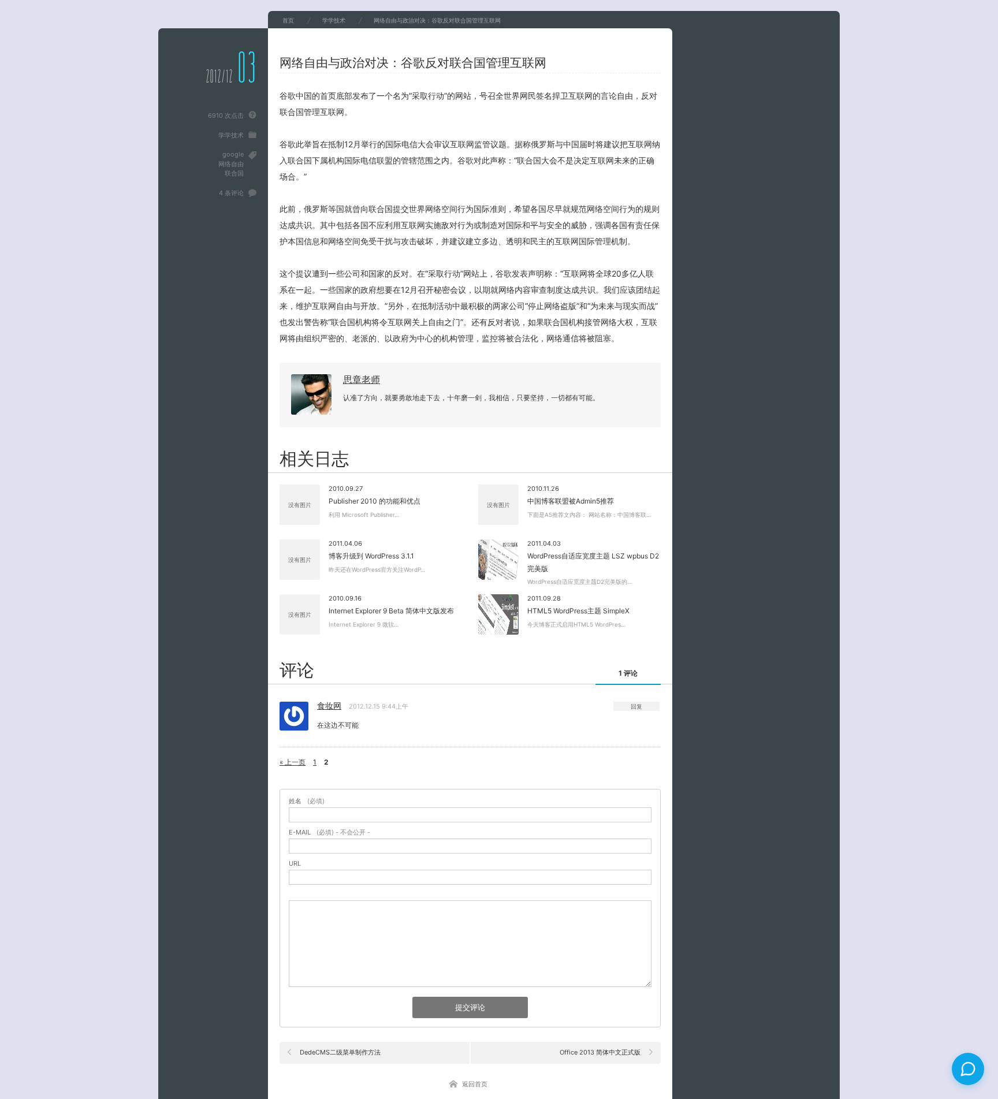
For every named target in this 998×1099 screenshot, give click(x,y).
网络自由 (231, 164)
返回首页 (474, 1084)
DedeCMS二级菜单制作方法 (340, 1052)
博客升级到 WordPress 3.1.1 (371, 556)
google (233, 154)
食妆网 (329, 705)
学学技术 (231, 135)
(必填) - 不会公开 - (329, 832)
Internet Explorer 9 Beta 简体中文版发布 (391, 610)
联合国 (234, 173)
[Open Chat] (968, 1069)
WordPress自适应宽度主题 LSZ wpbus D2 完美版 (593, 562)
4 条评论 (231, 193)
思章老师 (361, 379)
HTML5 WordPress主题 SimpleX (578, 610)
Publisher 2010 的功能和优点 (374, 501)
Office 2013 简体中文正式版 (600, 1052)
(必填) (307, 801)
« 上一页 (293, 762)
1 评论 (628, 673)
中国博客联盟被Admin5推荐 (570, 501)
